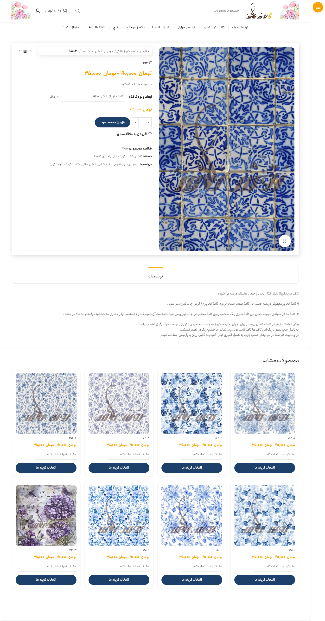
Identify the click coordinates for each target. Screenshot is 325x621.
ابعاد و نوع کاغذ (141, 97)
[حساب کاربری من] (38, 11)
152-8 (291, 438)
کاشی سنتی (88, 164)
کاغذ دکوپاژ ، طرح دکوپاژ (65, 164)
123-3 (72, 550)
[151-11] (264, 515)
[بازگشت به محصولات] (25, 51)
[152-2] (46, 403)
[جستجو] (77, 10)
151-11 (292, 550)
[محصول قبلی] (31, 51)
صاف (52, 97)
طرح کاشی (104, 164)
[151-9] (191, 515)
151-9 (219, 550)
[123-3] (46, 515)
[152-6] (191, 403)
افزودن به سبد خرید (112, 122)
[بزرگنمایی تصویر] (285, 241)
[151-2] (119, 515)
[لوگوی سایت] (289, 10)
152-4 (145, 438)
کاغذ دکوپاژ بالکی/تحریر (122, 51)
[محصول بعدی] (19, 51)
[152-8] (264, 403)
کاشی (98, 51)
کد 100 (86, 51)
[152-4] (119, 403)
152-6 (218, 438)
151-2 (146, 550)
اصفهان (134, 164)
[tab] (155, 274)
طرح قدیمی (120, 164)
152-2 (72, 438)
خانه (146, 51)
